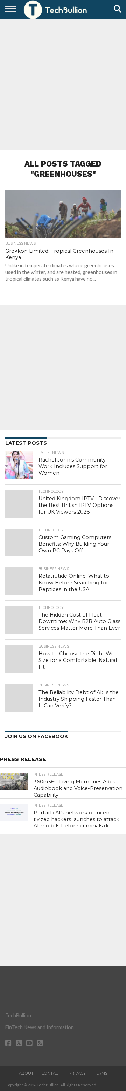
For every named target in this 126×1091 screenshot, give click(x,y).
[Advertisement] (63, 84)
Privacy (77, 1073)
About (26, 1073)
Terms (100, 1073)
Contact (51, 1073)
